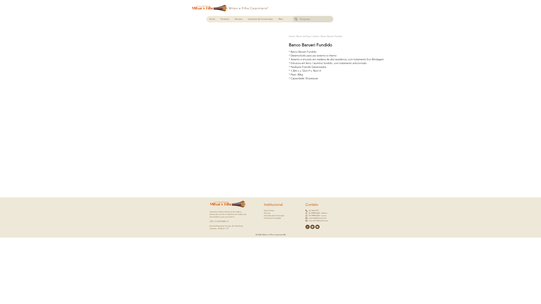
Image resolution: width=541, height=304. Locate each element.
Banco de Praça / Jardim (307, 36)
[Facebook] (317, 227)
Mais (281, 19)
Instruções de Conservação (260, 19)
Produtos (225, 19)
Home (212, 19)
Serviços (238, 19)
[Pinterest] (312, 227)
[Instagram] (307, 227)
